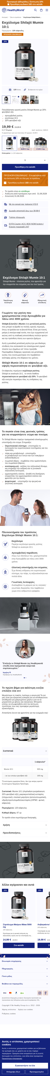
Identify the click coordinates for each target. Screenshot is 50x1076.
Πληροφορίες (7, 1020)
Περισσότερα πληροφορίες (23, 1058)
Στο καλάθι (19, 997)
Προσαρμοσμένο (37, 1072)
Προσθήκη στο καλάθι (25, 170)
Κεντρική (5, 18)
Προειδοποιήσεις (12, 884)
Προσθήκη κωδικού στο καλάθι (26, 4)
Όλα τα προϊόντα (16, 18)
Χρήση (6, 876)
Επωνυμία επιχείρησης (11, 1013)
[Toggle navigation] (47, 10)
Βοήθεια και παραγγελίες (12, 1035)
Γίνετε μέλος (7, 1028)
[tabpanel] (25, 834)
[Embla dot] (24, 719)
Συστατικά (8, 799)
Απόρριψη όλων (13, 1072)
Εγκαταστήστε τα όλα (25, 1065)
